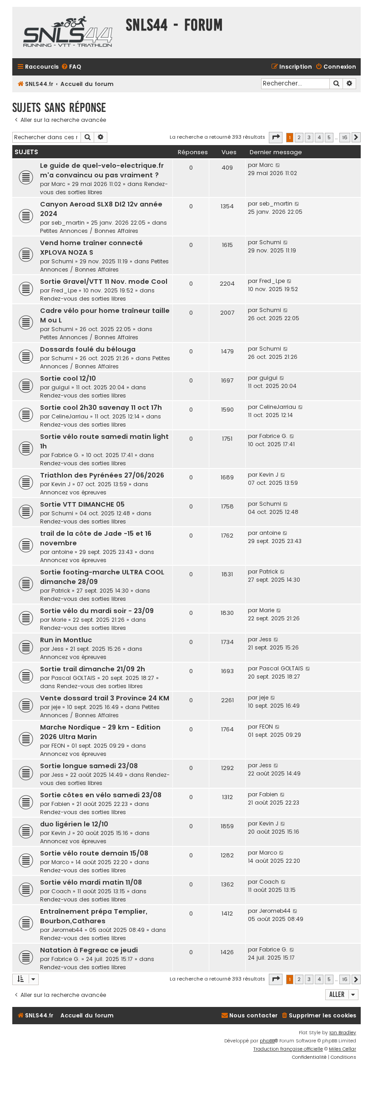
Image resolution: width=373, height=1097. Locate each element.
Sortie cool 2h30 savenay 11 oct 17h (101, 407)
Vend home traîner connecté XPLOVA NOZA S (91, 247)
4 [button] (319, 137)
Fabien (60, 804)
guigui (60, 387)
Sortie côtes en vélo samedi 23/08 (100, 795)
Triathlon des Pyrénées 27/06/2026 (102, 475)
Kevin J (61, 484)
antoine (62, 552)
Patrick (60, 590)
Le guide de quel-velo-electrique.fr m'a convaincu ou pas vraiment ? (102, 170)
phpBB (267, 1040)
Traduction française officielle (288, 1049)
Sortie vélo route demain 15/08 (94, 853)
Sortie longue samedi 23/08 (89, 765)
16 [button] (345, 137)
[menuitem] (71, 67)
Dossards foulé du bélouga (88, 349)
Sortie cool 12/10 (68, 378)
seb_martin (68, 222)
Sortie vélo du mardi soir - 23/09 (97, 610)
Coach (61, 891)
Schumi (62, 261)
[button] (275, 137)
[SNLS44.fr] (67, 32)
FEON (58, 746)
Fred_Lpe (64, 290)
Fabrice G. (65, 455)
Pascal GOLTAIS (73, 678)
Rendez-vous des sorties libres (83, 298)
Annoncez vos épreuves (73, 492)
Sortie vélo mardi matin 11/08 (91, 882)
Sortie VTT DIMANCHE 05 (82, 504)
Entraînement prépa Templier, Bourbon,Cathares (93, 916)
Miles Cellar (342, 1049)
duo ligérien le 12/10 (74, 824)
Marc (58, 184)
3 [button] (309, 137)
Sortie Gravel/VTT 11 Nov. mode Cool (103, 281)
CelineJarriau (69, 416)
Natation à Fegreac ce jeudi (89, 950)
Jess (57, 649)
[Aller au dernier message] (278, 165)
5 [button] (329, 137)
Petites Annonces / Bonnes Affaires (89, 231)
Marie (58, 620)
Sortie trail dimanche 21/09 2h (92, 669)
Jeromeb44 (67, 930)
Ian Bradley (342, 1032)
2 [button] (299, 137)
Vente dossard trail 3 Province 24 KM (104, 698)
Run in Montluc (66, 639)
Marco (60, 862)
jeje (55, 707)
